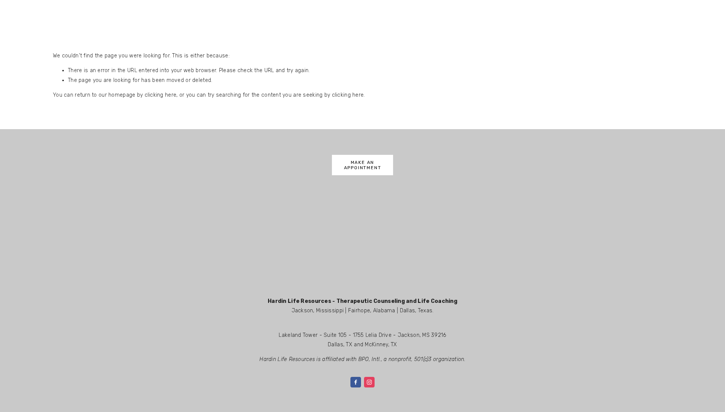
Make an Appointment (362, 165)
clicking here (161, 95)
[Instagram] (369, 382)
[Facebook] (355, 382)
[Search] (114, 10)
